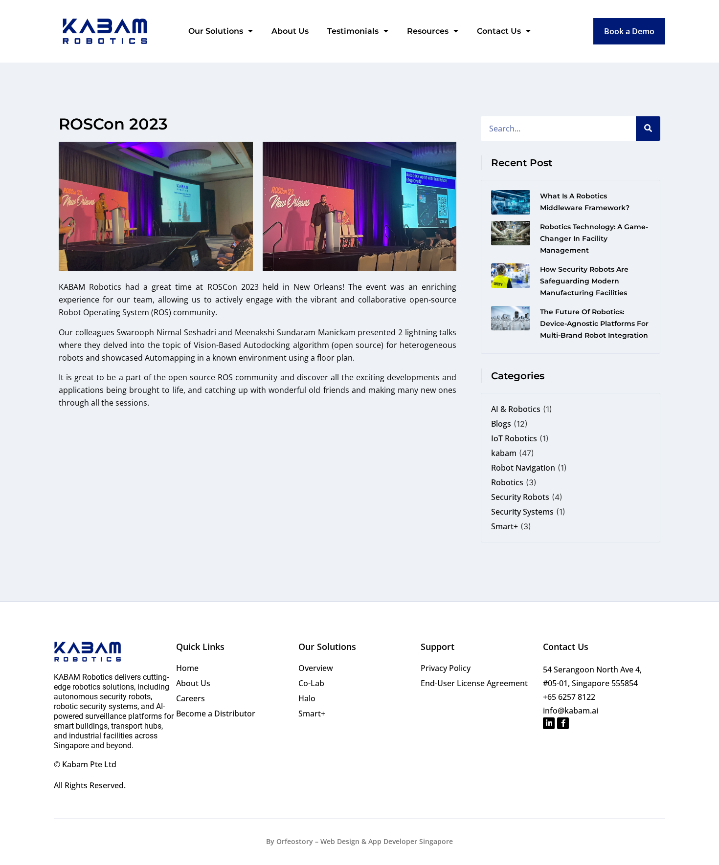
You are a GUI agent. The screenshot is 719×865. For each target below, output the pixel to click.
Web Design (340, 841)
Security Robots (520, 497)
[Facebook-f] (563, 723)
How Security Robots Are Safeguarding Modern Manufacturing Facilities (584, 281)
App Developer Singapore (410, 841)
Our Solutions (327, 646)
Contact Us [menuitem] (499, 31)
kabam (504, 453)
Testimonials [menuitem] (353, 31)
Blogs (501, 423)
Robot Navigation (523, 467)
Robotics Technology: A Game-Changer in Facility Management (594, 238)
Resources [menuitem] (428, 31)
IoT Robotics (514, 438)
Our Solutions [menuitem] (215, 31)
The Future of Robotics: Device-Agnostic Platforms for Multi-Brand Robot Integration (594, 323)
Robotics (507, 482)
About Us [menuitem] (290, 31)
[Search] (648, 128)
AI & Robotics (515, 409)
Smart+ (504, 526)
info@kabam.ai (570, 710)
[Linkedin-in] (549, 723)
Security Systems (522, 511)
